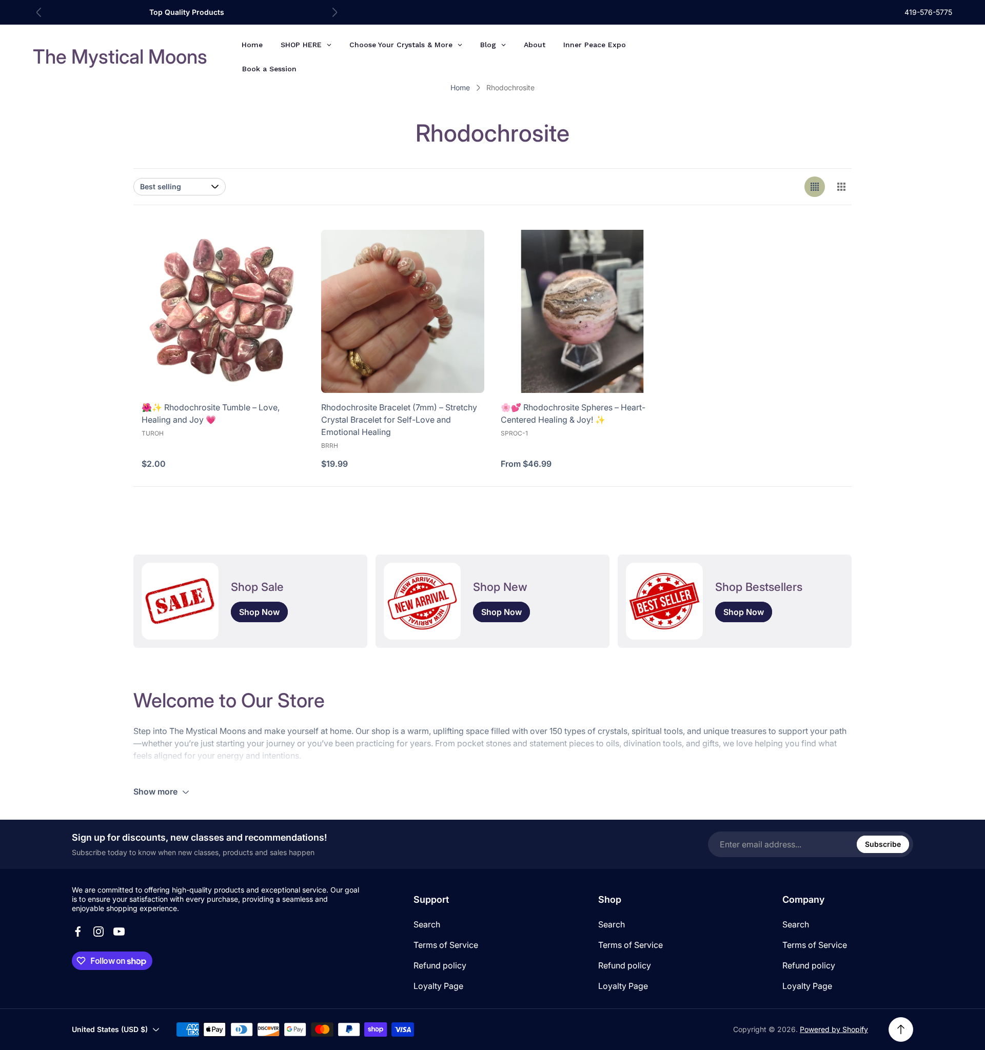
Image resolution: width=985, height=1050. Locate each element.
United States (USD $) (110, 1029)
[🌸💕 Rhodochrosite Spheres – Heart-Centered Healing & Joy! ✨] (582, 311)
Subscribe (883, 844)
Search (426, 924)
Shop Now (259, 612)
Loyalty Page (438, 986)
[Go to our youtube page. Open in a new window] (119, 931)
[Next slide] (334, 12)
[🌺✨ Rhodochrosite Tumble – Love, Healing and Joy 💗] (223, 311)
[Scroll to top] (901, 1029)
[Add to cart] (284, 250)
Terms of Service (445, 945)
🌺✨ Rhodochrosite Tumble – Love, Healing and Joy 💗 (211, 413)
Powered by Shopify (834, 1029)
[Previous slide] (39, 12)
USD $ (866, 56)
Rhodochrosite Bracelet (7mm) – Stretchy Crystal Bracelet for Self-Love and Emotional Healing (399, 419)
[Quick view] (643, 250)
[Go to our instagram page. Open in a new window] (98, 931)
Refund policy (439, 965)
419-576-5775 (928, 12)
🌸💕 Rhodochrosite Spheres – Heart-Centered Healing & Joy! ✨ (573, 413)
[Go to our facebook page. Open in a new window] (78, 931)
